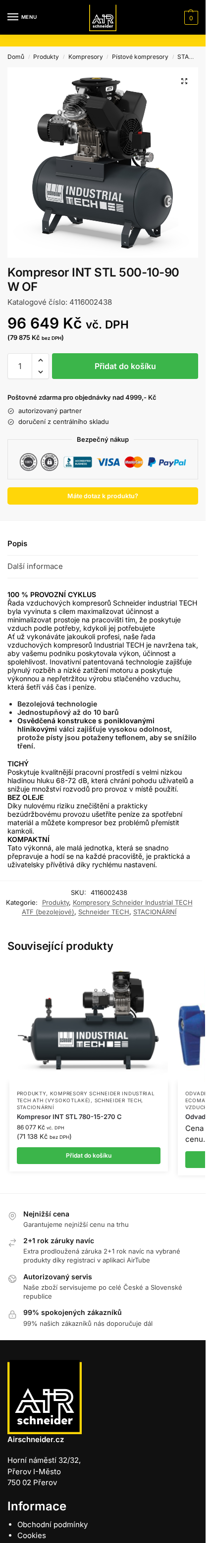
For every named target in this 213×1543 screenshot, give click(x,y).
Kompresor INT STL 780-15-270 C (69, 1117)
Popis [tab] (17, 543)
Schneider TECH (103, 912)
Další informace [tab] (35, 566)
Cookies (31, 1535)
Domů (15, 56)
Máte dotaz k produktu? (102, 496)
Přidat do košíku (125, 366)
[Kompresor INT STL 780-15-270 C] (88, 1023)
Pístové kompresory (140, 56)
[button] (190, 17)
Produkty (46, 56)
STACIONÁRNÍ (154, 912)
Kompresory (85, 56)
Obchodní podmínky (52, 1524)
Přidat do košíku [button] (88, 1155)
